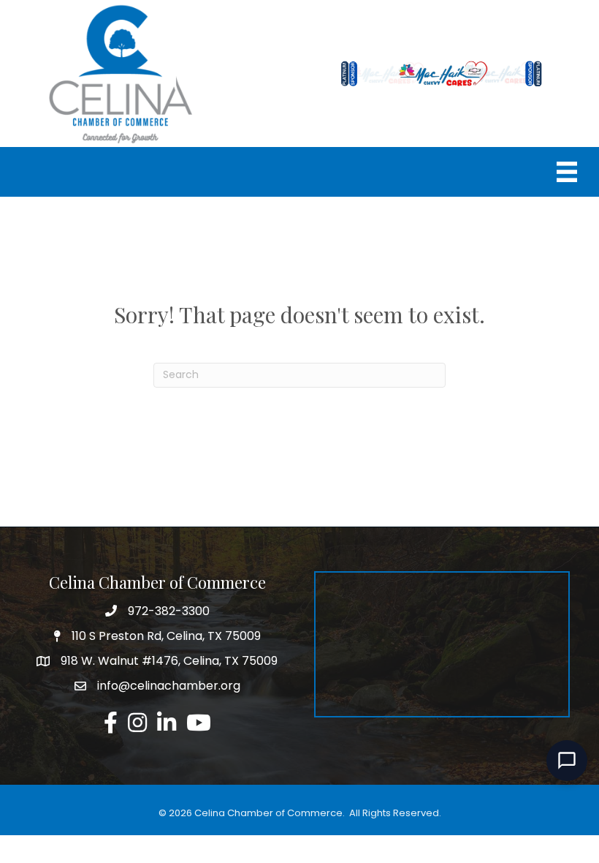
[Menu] (567, 171)
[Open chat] (566, 760)
